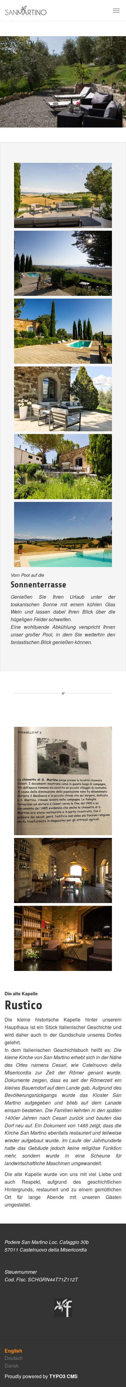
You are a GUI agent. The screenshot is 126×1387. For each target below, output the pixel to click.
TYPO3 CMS (63, 1376)
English (13, 1350)
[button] (9, 82)
